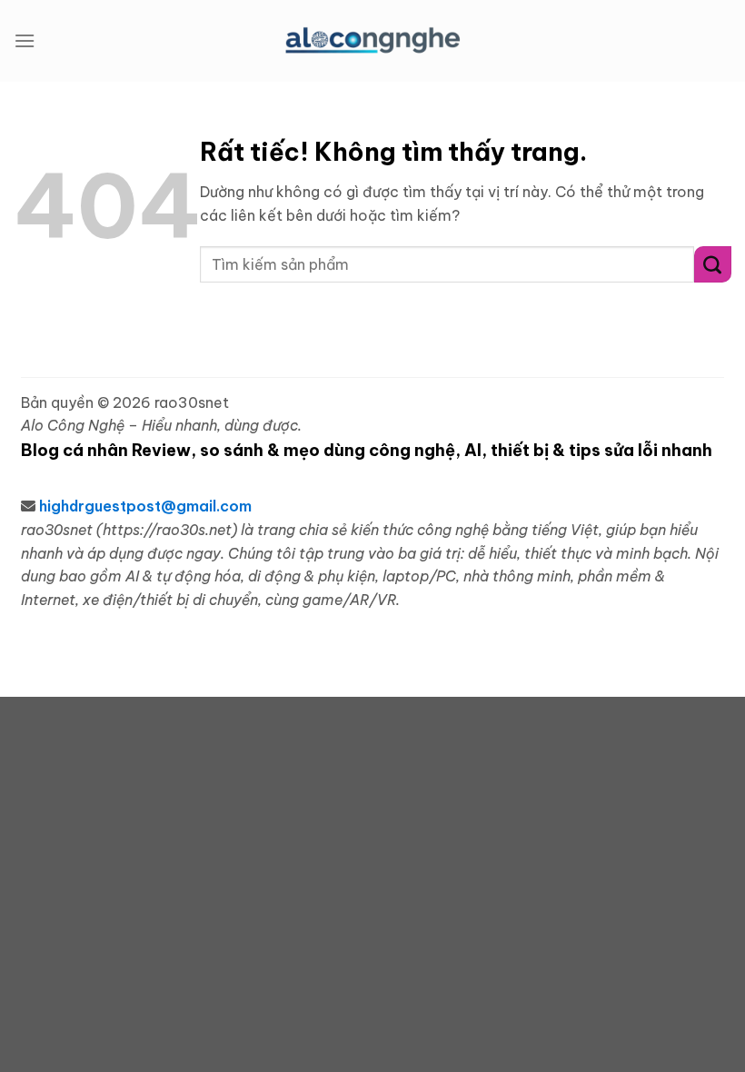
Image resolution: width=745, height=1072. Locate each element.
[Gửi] (712, 264)
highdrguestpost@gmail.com (145, 506)
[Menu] (24, 40)
